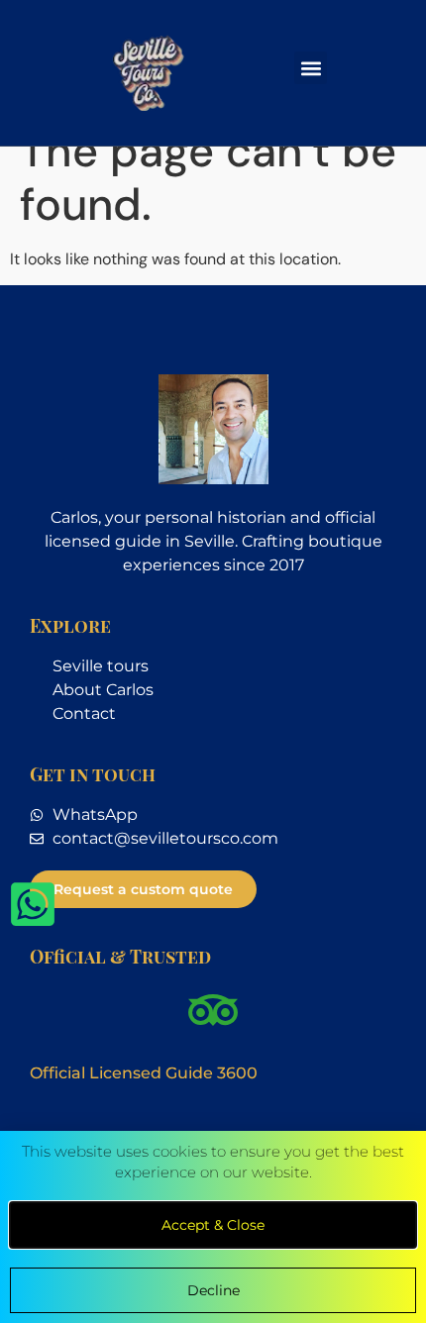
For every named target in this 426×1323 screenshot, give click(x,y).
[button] (310, 67)
